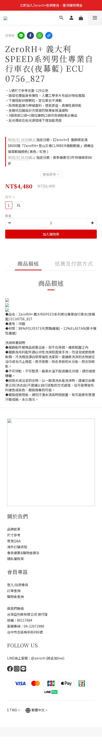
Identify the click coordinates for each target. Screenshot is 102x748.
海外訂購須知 (17, 546)
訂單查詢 (13, 590)
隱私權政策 (15, 558)
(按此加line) (55, 658)
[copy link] (48, 35)
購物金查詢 (15, 596)
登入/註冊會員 (17, 584)
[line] (21, 35)
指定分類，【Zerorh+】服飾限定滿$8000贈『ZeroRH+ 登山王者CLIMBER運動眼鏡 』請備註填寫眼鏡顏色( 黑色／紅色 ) (51, 145)
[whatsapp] (39, 35)
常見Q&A (14, 541)
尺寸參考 (13, 535)
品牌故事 (13, 529)
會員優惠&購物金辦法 (23, 552)
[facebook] (30, 35)
